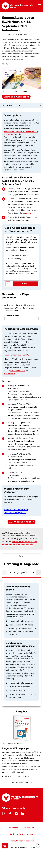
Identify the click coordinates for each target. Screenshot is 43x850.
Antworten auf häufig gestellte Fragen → (16, 511)
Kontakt (30, 834)
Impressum (14, 827)
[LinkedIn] (22, 814)
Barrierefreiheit (16, 834)
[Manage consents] (38, 845)
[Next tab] (38, 572)
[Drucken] (3, 64)
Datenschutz (28, 827)
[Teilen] (7, 64)
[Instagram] (4, 814)
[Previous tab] (4, 572)
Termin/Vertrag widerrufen (21, 841)
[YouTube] (16, 814)
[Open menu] (5, 845)
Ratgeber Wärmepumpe (15, 748)
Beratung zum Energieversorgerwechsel (20, 644)
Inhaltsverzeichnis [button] (11, 105)
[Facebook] (10, 814)
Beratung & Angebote (15, 96)
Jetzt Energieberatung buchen (18, 588)
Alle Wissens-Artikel (20, 521)
